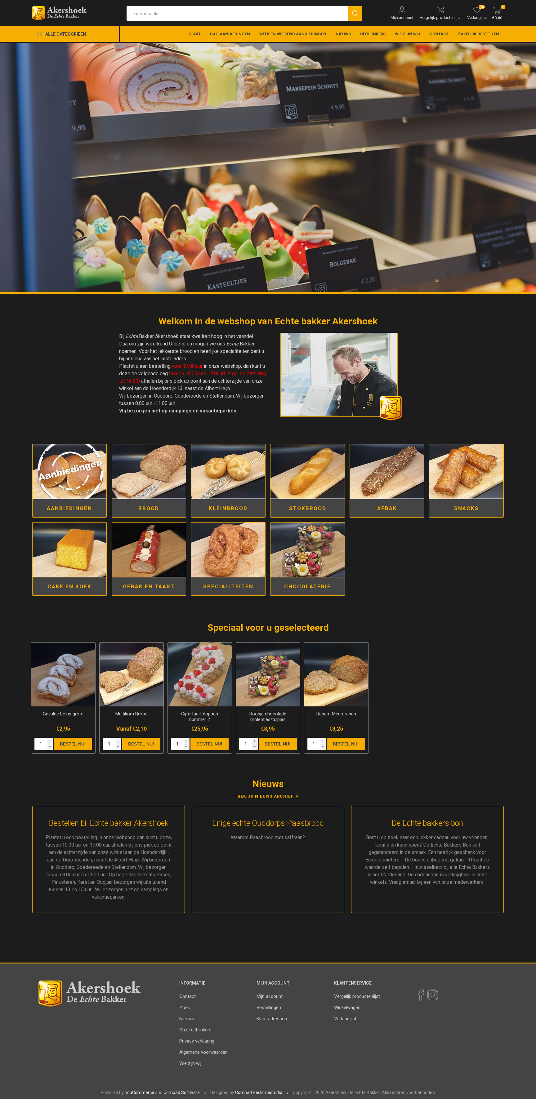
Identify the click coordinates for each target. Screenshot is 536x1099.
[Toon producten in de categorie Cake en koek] (70, 550)
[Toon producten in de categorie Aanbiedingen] (70, 471)
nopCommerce (139, 1092)
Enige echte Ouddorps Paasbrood (268, 823)
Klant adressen (272, 1018)
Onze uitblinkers (195, 1030)
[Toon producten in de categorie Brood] (149, 471)
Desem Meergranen (336, 714)
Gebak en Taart (149, 586)
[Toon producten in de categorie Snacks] (466, 471)
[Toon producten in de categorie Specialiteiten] (228, 550)
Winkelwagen (347, 1007)
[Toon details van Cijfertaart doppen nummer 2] (200, 674)
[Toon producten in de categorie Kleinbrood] (228, 471)
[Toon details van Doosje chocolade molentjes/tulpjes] (268, 674)
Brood (148, 508)
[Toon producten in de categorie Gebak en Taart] (149, 550)
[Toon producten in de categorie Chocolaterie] (307, 550)
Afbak (387, 508)
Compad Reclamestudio (258, 1092)
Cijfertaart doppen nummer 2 (199, 716)
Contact (187, 996)
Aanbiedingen (69, 508)
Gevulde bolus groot (63, 714)
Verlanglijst (345, 1018)
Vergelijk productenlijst (440, 17)
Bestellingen (269, 1007)
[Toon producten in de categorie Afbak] (387, 471)
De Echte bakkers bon (427, 823)
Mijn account (402, 17)
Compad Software (181, 1092)
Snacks (466, 508)
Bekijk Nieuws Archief (265, 796)
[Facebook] (421, 995)
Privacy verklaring (196, 1041)
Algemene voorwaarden (203, 1052)
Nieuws (186, 1018)
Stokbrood (307, 508)
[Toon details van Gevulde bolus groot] (63, 674)
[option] (268, 168)
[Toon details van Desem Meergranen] (336, 674)
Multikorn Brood (131, 714)
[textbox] (237, 13)
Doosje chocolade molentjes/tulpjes (267, 716)
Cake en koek (69, 586)
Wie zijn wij (190, 1063)
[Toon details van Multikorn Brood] (131, 674)
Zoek (184, 1007)
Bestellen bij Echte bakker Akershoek (108, 823)
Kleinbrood (228, 508)
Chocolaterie (307, 586)
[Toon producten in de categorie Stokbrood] (307, 471)
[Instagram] (432, 995)
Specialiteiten (228, 586)
